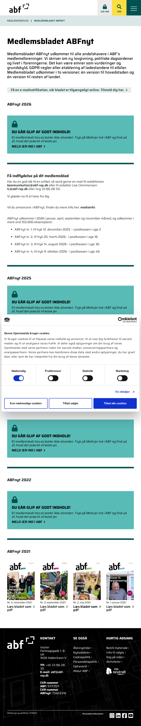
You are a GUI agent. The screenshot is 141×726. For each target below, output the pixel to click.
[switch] (53, 378)
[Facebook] (124, 715)
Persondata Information (92, 714)
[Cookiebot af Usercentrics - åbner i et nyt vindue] (121, 320)
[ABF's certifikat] (120, 671)
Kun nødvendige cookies (26, 403)
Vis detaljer (122, 391)
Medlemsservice (18, 20)
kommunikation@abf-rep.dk (27, 185)
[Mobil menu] (133, 7)
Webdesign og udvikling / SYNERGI (22, 713)
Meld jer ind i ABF (27, 146)
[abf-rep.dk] (19, 8)
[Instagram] (112, 715)
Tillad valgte (70, 403)
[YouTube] (131, 715)
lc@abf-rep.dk (17, 189)
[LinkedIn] (118, 715)
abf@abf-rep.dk (52, 674)
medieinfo (87, 207)
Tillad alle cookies (115, 403)
